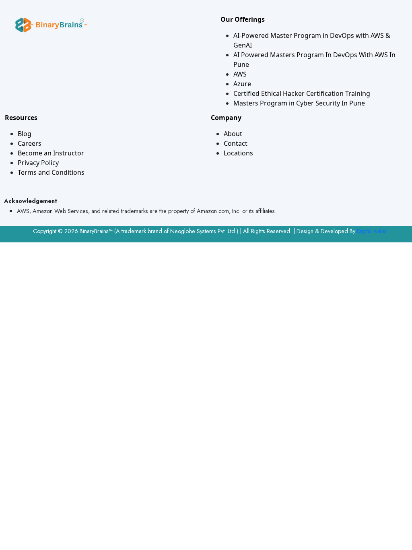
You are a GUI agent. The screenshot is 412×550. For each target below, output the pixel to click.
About (233, 133)
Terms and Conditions (51, 172)
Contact (235, 143)
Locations (238, 153)
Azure (242, 83)
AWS (240, 74)
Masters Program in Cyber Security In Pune (299, 103)
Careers (29, 143)
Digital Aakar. (373, 231)
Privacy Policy (38, 162)
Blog (24, 133)
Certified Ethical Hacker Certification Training (301, 93)
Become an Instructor (51, 153)
